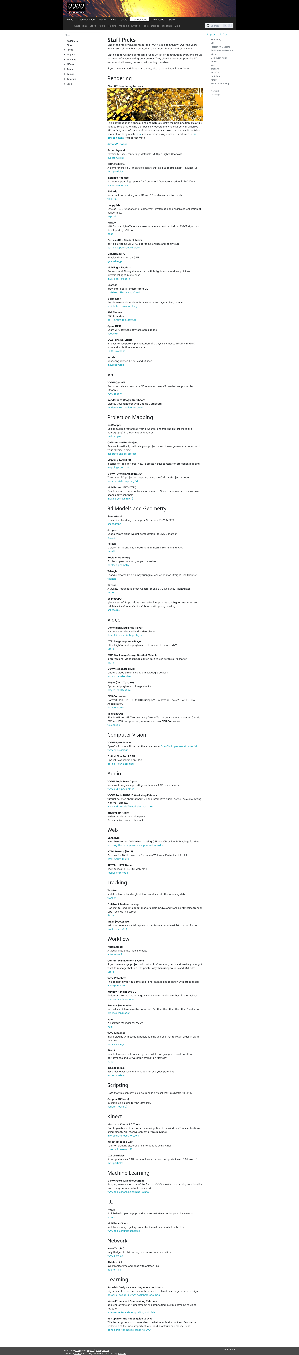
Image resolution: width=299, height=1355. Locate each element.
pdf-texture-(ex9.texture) (122, 319)
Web (213, 65)
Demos (155, 25)
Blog (113, 19)
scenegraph (114, 523)
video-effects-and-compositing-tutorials (131, 1312)
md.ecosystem (116, 364)
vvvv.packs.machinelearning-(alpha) (128, 1191)
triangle (111, 578)
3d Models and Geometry (223, 50)
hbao (110, 233)
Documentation (86, 19)
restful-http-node (117, 872)
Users (124, 19)
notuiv (111, 1217)
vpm (110, 1026)
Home (70, 19)
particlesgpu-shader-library (123, 247)
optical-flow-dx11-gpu (120, 763)
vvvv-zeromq (115, 1255)
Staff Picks (80, 25)
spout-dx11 (113, 333)
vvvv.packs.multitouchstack (123, 1230)
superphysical (115, 157)
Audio (213, 61)
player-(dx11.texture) (119, 690)
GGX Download (116, 351)
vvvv (77, 1350)
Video (213, 54)
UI (212, 87)
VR (212, 43)
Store (172, 19)
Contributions (139, 19)
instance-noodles (117, 185)
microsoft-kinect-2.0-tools (123, 1135)
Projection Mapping (220, 47)
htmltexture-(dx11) (118, 858)
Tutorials (167, 25)
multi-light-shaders (118, 278)
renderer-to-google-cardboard (125, 407)
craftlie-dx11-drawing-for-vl (123, 292)
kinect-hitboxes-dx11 (119, 1149)
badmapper (114, 436)
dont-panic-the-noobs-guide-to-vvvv (129, 1329)
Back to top (229, 1349)
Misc (177, 25)
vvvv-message (116, 1044)
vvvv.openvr (114, 393)
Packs (101, 25)
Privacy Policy (102, 1350)
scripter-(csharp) (117, 1106)
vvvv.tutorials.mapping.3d (122, 481)
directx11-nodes (117, 144)
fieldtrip (112, 198)
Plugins (112, 25)
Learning (215, 94)
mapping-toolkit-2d (119, 467)
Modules (124, 25)
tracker (111, 897)
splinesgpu (113, 609)
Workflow (215, 72)
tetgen (111, 592)
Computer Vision (219, 58)
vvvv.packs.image (117, 750)
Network (215, 91)
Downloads (158, 19)
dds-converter (115, 707)
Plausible (122, 1353)
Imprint (90, 1350)
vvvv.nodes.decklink (119, 676)
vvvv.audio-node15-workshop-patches (130, 806)
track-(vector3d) (117, 929)
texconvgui (114, 724)
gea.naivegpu (115, 261)
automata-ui (114, 954)
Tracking (215, 68)
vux (139, 134)
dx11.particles (115, 171)
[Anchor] (134, 78)
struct (110, 1061)
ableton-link (114, 1269)
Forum (102, 19)
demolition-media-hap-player (124, 635)
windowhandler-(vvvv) (120, 999)
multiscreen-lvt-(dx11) (120, 498)
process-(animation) (119, 1012)
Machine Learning (220, 83)
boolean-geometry (118, 565)
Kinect (214, 80)
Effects (135, 25)
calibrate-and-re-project (121, 453)
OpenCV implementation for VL (179, 746)
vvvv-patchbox (116, 985)
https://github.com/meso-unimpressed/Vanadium (136, 845)
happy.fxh (113, 216)
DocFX (77, 1353)
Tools (145, 25)
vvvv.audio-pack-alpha (120, 788)
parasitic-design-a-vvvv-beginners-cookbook (134, 1294)
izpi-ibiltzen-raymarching (122, 306)
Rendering (216, 39)
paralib (111, 551)
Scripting (215, 76)
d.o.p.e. (111, 537)
